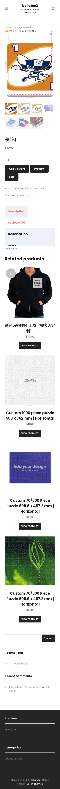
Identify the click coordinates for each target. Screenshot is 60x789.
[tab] (19, 211)
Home (8, 27)
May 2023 (10, 729)
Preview (39, 169)
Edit (11, 177)
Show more (11, 248)
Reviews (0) (16, 222)
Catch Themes (34, 783)
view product (30, 345)
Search (49, 638)
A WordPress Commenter (24, 687)
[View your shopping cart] (52, 8)
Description (16, 211)
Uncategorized (20, 27)
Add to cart (17, 169)
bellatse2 (30, 5)
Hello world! (20, 664)
